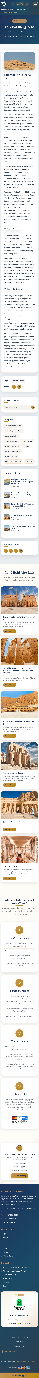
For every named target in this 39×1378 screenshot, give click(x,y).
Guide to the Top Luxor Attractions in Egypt (18, 722)
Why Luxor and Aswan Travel (14, 1271)
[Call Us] (18, 4)
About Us (19, 1342)
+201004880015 (10, 1219)
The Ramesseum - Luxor (13, 773)
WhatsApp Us (21, 1376)
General (26, 446)
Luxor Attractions (21, 9)
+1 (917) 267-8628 (11, 1215)
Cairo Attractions (11, 441)
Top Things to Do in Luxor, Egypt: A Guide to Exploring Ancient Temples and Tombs (18, 670)
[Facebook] (2, 1351)
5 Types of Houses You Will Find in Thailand (23, 527)
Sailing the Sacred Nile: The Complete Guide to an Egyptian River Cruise (22, 482)
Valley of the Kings (11, 866)
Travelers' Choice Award (19, 1315)
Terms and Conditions (11, 1275)
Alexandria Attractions (13, 426)
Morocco (6, 1245)
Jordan (5, 1237)
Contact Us (19, 1346)
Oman (5, 1249)
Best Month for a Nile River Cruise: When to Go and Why (21, 494)
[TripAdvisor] (14, 1351)
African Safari (8, 1256)
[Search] (13, 4)
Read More (8, 631)
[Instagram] (10, 1351)
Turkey (5, 1252)
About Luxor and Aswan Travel (15, 1267)
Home (5, 9)
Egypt (5, 1234)
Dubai (5, 1241)
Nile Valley (29, 461)
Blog (4, 1286)
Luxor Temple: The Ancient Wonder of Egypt (18, 618)
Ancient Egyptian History (14, 431)
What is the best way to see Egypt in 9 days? (22, 516)
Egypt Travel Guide (12, 446)
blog (11, 9)
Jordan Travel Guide (12, 451)
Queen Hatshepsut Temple (14, 822)
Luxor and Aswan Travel (25, 1362)
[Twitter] (6, 1351)
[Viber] (22, 4)
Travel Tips (7, 1282)
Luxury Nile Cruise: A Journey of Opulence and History (22, 505)
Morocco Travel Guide (13, 461)
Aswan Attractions (11, 436)
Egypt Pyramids (27, 441)
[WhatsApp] (27, 4)
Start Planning (21, 1176)
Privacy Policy (8, 1278)
